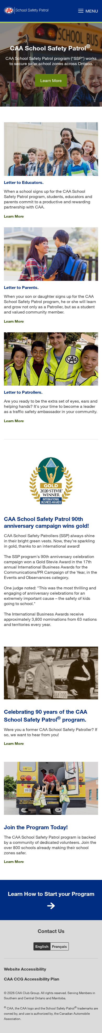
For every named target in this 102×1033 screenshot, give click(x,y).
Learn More (51, 80)
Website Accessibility (25, 968)
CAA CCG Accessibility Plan (31, 978)
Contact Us (51, 931)
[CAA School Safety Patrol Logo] (27, 11)
